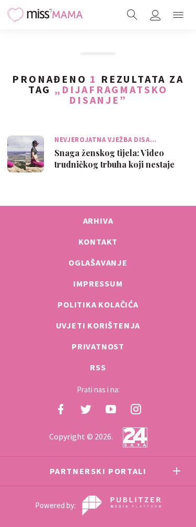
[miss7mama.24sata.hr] (45, 14)
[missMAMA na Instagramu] (135, 409)
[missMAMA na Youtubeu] (110, 409)
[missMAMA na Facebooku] (60, 409)
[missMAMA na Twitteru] (85, 409)
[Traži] (132, 14)
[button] (178, 14)
